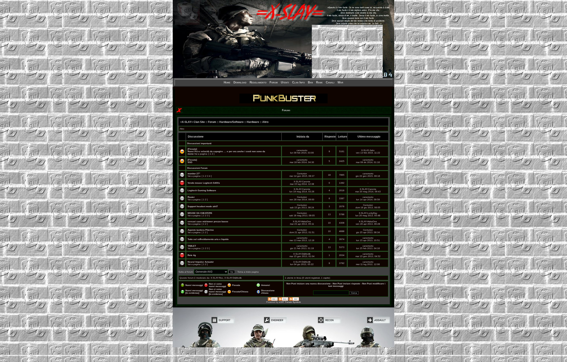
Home (227, 82)
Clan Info (298, 82)
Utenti (285, 82)
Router (191, 197)
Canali (330, 82)
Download (240, 82)
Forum (274, 82)
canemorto (302, 150)
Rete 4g (192, 255)
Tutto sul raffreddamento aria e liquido (208, 239)
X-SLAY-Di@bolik (302, 254)
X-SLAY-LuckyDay (368, 213)
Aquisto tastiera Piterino (201, 230)
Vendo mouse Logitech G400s (204, 183)
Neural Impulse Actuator (201, 262)
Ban (310, 82)
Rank (319, 82)
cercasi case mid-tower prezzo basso (208, 221)
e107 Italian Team (279, 348)
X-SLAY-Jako (368, 150)
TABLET (192, 246)
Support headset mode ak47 (203, 206)
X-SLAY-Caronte (302, 181)
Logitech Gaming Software (202, 190)
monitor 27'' (194, 173)
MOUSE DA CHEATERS (200, 213)
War (340, 82)
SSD (190, 162)
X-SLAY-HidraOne (302, 221)
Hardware (253, 122)
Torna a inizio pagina (248, 272)
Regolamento (258, 82)
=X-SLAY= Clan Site (192, 122)
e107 (262, 356)
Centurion (302, 173)
